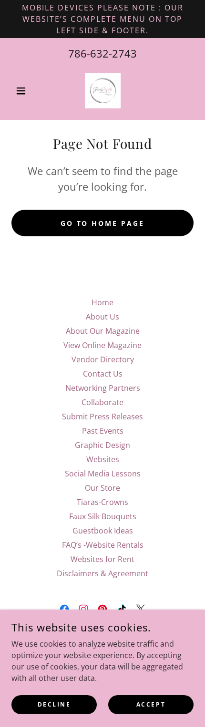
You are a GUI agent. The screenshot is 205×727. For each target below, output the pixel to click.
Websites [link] (102, 459)
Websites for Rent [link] (102, 559)
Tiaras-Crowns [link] (102, 502)
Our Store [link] (102, 488)
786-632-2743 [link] (102, 53)
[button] (25, 90)
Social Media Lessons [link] (103, 473)
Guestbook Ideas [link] (102, 530)
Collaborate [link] (102, 402)
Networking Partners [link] (102, 388)
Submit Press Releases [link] (102, 416)
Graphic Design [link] (102, 445)
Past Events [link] (102, 431)
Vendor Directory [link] (103, 359)
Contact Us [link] (103, 373)
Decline (54, 704)
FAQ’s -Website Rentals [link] (103, 545)
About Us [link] (102, 316)
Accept (150, 704)
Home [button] (102, 302)
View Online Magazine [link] (102, 345)
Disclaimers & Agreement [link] (102, 573)
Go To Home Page (103, 223)
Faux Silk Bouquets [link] (102, 516)
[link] (103, 90)
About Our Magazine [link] (103, 331)
